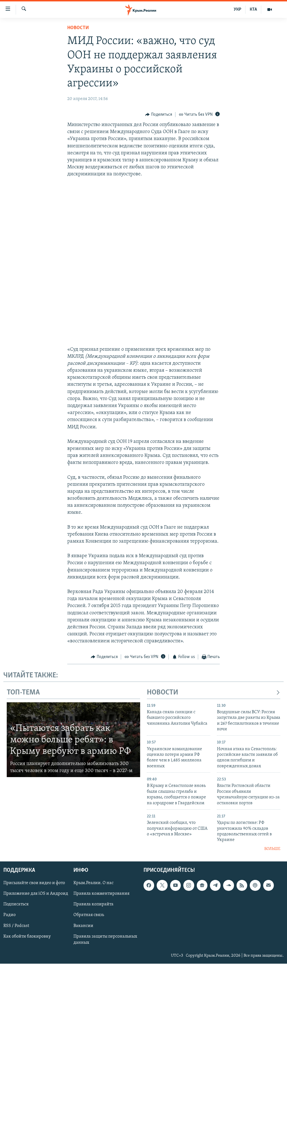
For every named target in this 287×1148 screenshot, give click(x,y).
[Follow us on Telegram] (215, 885)
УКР (237, 9)
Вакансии (83, 926)
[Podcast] (255, 885)
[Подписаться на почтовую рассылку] (268, 885)
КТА (253, 9)
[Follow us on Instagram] (188, 885)
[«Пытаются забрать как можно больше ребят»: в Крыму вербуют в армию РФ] (73, 739)
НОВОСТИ (162, 692)
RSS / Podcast (16, 926)
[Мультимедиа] (269, 9)
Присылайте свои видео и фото (34, 883)
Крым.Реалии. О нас (93, 883)
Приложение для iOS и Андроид (35, 894)
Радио (9, 915)
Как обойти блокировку (27, 936)
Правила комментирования (101, 894)
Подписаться (16, 904)
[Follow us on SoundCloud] (228, 885)
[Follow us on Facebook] (149, 885)
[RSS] (242, 885)
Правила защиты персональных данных (105, 939)
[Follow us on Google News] (202, 885)
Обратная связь (88, 915)
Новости (78, 28)
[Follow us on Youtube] (175, 885)
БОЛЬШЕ (272, 849)
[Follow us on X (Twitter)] (162, 885)
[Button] (158, 114)
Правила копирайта (93, 904)
